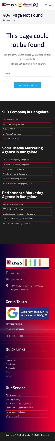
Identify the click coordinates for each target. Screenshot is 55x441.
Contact (9, 376)
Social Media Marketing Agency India (17, 183)
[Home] (4, 20)
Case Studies (11, 360)
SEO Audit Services (10, 119)
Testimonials (11, 368)
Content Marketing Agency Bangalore (18, 218)
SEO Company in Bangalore (25, 112)
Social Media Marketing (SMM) (18, 403)
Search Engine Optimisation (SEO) (19, 407)
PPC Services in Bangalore (13, 209)
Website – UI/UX (12, 416)
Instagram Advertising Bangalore (16, 164)
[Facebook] (8, 336)
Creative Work (11, 364)
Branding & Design (13, 399)
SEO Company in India (11, 138)
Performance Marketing (15, 411)
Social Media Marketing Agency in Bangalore (22, 150)
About (8, 356)
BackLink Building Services (13, 124)
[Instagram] (15, 336)
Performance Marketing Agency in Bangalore (22, 194)
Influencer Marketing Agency (14, 178)
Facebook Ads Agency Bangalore (16, 159)
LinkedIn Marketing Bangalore (15, 169)
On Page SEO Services (12, 129)
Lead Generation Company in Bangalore (19, 214)
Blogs (8, 372)
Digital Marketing (13, 395)
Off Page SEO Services (12, 134)
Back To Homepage (27, 85)
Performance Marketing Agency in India (18, 223)
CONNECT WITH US (15, 329)
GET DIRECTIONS (14, 324)
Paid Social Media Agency (13, 204)
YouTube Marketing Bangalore (15, 174)
